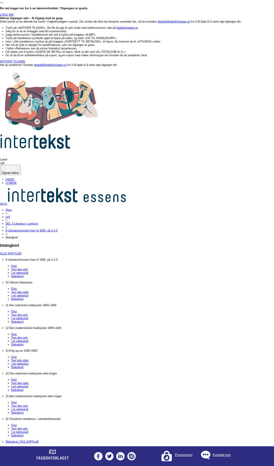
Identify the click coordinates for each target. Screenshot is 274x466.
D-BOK (10, 179)
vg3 (8, 216)
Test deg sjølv (20, 292)
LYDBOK (11, 183)
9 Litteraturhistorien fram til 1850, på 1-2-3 (31, 230)
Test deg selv (19, 269)
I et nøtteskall (19, 272)
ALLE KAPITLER (10, 253)
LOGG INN (6, 14)
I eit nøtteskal (19, 295)
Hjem (9, 210)
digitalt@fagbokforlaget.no (174, 21)
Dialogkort (17, 276)
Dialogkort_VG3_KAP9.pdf (22, 441)
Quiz (14, 266)
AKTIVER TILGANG (12, 61)
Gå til (3, 203)
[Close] (1, 2)
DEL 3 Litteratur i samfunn (22, 223)
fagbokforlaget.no (127, 27)
